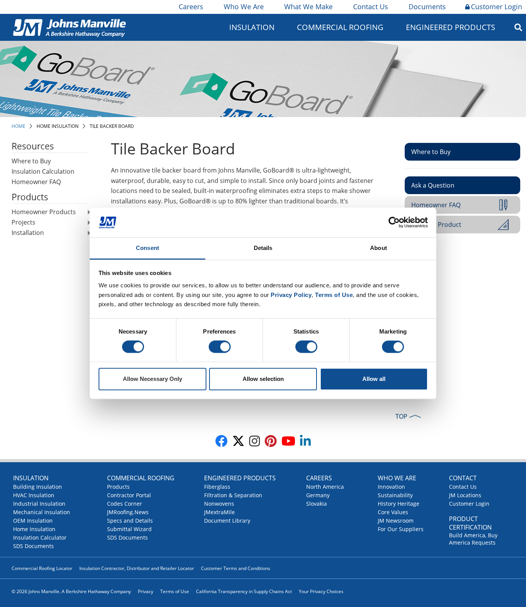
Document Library (227, 520)
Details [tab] (263, 248)
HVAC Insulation (33, 495)
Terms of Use (174, 591)
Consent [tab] (147, 248)
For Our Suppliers (401, 529)
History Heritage (398, 503)
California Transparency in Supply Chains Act (244, 591)
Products (118, 486)
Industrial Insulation (39, 503)
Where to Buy (31, 161)
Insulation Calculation (43, 171)
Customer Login (496, 6)
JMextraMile (219, 512)
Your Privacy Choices (321, 591)
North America (325, 486)
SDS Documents (33, 546)
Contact (463, 478)
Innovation (391, 486)
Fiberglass (217, 486)
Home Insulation (58, 126)
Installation (28, 232)
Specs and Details (130, 520)
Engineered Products (240, 478)
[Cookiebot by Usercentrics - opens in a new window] (394, 222)
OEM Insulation (33, 520)
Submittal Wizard (129, 529)
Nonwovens (219, 503)
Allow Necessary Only (152, 379)
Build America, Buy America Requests (473, 539)
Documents (427, 6)
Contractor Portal (129, 495)
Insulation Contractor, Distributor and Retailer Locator (136, 568)
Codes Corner (124, 503)
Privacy (145, 591)
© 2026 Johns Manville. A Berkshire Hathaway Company (71, 591)
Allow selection (263, 379)
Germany (318, 495)
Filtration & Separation (233, 495)
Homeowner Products (44, 212)
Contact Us (370, 6)
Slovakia (316, 503)
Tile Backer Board (112, 126)
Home (18, 126)
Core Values (393, 512)
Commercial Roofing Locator (42, 568)
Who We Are (244, 6)
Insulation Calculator (40, 537)
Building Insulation (37, 486)
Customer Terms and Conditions (235, 568)
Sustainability (395, 495)
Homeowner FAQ (36, 182)
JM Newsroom (396, 520)
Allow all (373, 379)
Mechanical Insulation (41, 512)
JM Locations (465, 495)
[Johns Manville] (69, 27)
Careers (191, 6)
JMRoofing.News (128, 512)
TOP (401, 416)
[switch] (220, 347)
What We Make (308, 6)
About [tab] (378, 248)
